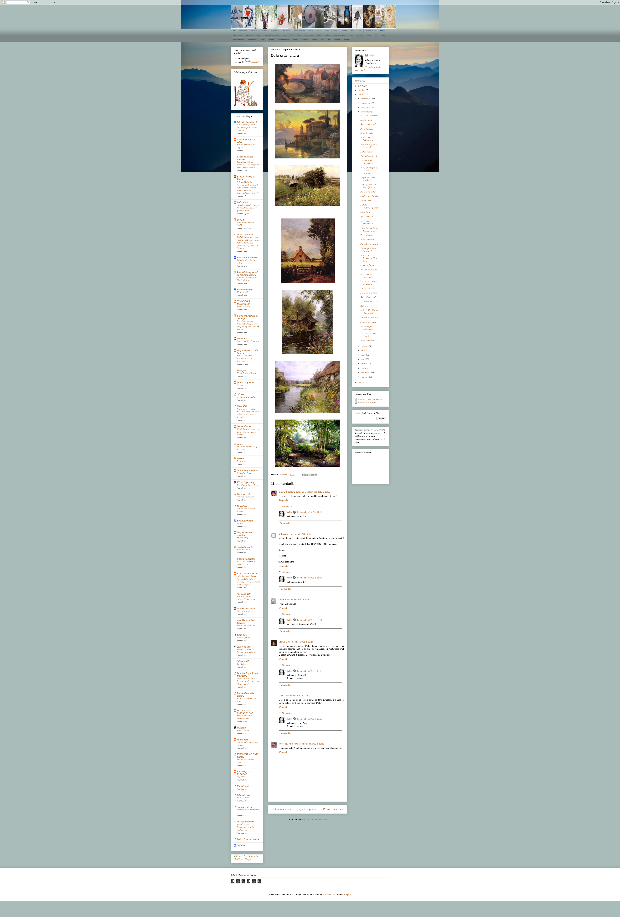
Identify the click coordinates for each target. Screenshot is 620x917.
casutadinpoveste (245, 547)
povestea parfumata (238, 39)
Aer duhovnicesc (244, 807)
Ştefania (283, 642)
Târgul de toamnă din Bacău (368, 179)
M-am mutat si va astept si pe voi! (247, 448)
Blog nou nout (243, 549)
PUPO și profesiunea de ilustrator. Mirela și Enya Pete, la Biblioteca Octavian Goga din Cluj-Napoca (248, 243)
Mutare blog (242, 537)
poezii (383, 35)
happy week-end (237, 35)
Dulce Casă (242, 202)
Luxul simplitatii (245, 520)
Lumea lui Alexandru (247, 257)
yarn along (337, 39)
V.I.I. (329, 39)
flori (360, 30)
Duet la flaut (366, 119)
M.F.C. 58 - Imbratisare (366, 139)
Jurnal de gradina (245, 382)
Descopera (242, 370)
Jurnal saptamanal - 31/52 (246, 224)
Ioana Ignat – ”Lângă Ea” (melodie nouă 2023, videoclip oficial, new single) (248, 413)
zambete (346, 39)
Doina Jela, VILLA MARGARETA (245, 717)
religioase (271, 39)
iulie (363, 350)
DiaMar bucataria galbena (291, 492)
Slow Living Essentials (247, 470)
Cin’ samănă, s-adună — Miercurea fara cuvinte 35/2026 (248, 127)
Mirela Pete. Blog (245, 234)
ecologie (327, 30)
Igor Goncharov (367, 216)
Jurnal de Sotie (244, 646)
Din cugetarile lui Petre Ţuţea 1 (368, 186)
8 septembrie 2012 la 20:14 (309, 620)
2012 (360, 94)
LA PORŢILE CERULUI (243, 773)
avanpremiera (243, 30)
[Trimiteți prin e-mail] (303, 474)
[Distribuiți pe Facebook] (312, 474)
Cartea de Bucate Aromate (245, 158)
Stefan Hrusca (366, 151)
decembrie (366, 98)
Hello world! (242, 292)
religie (262, 39)
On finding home (244, 472)
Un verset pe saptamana (366, 162)
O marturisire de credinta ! (248, 811)
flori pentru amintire (371, 30)
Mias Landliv (243, 739)
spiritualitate (305, 39)
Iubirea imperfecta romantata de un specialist (245, 358)
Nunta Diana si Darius (247, 373)
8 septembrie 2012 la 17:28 (301, 534)
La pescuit (241, 461)
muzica (351, 35)
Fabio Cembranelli (368, 156)
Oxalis (240, 385)
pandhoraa (242, 338)
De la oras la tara (368, 292)
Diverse (240, 458)
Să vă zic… (242, 663)
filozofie (353, 30)
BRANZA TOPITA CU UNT (246, 700)
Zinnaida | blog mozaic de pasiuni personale (248, 273)
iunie (363, 354)
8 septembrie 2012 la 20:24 (300, 642)
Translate (255, 61)
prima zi (241, 219)
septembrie (366, 111)
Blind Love (242, 634)
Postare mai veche (333, 809)
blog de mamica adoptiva (244, 534)
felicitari (335, 30)
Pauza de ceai (243, 494)
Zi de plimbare (367, 235)
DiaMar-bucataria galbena (245, 694)
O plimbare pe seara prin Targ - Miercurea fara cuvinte (248, 431)
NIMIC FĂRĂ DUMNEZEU (243, 302)
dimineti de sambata (299, 30)
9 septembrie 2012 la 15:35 (311, 744)
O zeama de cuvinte (246, 608)
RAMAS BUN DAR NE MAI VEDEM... (247, 563)
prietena (241, 394)
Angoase (241, 776)
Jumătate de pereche (246, 396)
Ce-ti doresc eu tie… (246, 611)
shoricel (240, 444)
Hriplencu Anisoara (288, 744)
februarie (365, 372)
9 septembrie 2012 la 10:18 (309, 671)
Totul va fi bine (243, 637)
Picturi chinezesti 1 (369, 301)
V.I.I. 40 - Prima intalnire (368, 335)
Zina (281, 695)
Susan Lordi (365, 200)
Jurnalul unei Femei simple (246, 510)
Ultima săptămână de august (246, 146)
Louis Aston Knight (369, 196)
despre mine (286, 30)
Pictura (369, 35)
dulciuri (319, 30)
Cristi (281, 599)
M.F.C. (319, 35)
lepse (284, 35)
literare (299, 35)
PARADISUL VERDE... (248, 573)
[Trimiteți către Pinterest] (315, 474)
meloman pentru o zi (339, 35)
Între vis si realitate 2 (247, 122)
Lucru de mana (309, 35)
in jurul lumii (249, 35)
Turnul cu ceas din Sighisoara (368, 282)
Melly (236, 11)
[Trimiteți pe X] (309, 474)
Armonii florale (367, 265)
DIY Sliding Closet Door (248, 484)
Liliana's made (244, 795)
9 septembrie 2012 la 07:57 (296, 695)
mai (363, 359)
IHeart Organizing (245, 482)
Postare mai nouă (281, 809)
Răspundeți (284, 500)
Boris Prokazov (367, 128)
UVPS (322, 39)
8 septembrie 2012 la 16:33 (317, 492)
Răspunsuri (287, 506)
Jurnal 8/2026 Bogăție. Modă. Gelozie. (247, 279)
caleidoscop (254, 30)
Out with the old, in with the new (247, 743)
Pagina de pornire (307, 809)
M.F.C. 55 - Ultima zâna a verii (369, 311)
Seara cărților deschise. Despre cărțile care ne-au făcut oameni (248, 681)
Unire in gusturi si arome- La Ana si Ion (246, 598)
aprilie (364, 363)
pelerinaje (360, 35)
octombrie (366, 107)
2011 (360, 382)
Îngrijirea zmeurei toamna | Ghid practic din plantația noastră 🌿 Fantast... (248, 325)
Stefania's (241, 845)
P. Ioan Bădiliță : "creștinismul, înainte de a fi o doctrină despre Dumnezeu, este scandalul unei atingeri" (248, 187)
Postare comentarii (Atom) (314, 819)
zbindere (328, 894)
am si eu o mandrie (245, 496)
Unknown (283, 534)
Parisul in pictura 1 (369, 317)
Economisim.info (245, 289)
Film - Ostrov (243, 797)
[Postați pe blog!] (306, 474)
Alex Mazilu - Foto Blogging (246, 621)
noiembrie (366, 102)
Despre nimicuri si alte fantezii (247, 352)
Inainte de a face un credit (245, 761)
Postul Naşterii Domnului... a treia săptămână (245, 827)
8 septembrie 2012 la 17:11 (309, 512)
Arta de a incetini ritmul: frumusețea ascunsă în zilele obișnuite (248, 207)
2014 (360, 85)
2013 (360, 90)
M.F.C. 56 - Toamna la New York (368, 258)
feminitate (344, 30)
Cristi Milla (242, 406)
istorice (259, 35)
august (364, 345)
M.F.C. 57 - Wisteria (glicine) (369, 206)
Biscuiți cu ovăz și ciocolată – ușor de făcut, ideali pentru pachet (248, 164)
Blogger (347, 894)
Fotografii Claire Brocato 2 (368, 250)
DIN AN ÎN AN (243, 306)
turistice (314, 39)
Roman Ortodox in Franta (246, 178)
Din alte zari (243, 786)
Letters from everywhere (248, 839)
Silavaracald (243, 661)
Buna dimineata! (368, 124)
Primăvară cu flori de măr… (246, 261)
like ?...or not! (244, 593)
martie (364, 368)
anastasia (241, 727)
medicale (327, 35)
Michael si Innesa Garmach (368, 146)
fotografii (382, 30)
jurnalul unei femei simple (272, 35)
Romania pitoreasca (283, 39)
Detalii (240, 523)
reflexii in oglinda (252, 39)
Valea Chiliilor (243, 730)
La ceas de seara (368, 288)
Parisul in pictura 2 (369, 243)
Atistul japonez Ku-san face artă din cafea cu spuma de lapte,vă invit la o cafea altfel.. (248, 580)
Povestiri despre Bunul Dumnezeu (247, 674)
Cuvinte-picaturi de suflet (246, 141)
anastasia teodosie (245, 821)
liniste (291, 35)
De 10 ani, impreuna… (247, 625)
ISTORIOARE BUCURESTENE (245, 712)
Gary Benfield (366, 133)
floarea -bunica (244, 426)
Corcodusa (242, 506)
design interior (275, 30)
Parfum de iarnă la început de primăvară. (247, 651)
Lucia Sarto (365, 211)
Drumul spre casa (368, 321)
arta (234, 30)
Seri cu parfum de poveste (248, 341)
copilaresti (264, 30)
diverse (311, 30)
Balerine (364, 305)
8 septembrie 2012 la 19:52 (297, 599)
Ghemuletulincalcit (246, 558)
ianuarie (365, 376)
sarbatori (295, 39)
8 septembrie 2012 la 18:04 (309, 578)
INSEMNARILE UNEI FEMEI (247, 755)
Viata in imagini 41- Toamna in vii (369, 229)
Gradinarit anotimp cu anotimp (247, 317)
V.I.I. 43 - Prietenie (369, 115)
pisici (376, 35)
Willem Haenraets (368, 269)
